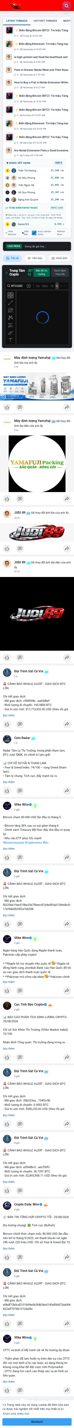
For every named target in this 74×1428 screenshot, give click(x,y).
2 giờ (17, 809)
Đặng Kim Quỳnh (28, 199)
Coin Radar (22, 738)
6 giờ (17, 1343)
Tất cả (14, 258)
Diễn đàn (26, 233)
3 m (16, 430)
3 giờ (17, 1076)
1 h (16, 676)
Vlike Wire (21, 804)
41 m (17, 571)
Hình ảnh (61, 258)
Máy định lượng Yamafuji (32, 358)
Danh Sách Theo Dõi (60, 272)
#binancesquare (13, 842)
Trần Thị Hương (27, 170)
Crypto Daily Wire (26, 1204)
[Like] (37, 408)
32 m (17, 518)
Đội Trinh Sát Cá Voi (28, 671)
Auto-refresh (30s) (44, 233)
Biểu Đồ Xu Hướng (41, 272)
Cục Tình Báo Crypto (29, 1004)
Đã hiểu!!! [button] (37, 1421)
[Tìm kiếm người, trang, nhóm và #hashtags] (66, 6)
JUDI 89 (19, 512)
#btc (46, 842)
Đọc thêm (9, 715)
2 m (16, 366)
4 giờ (17, 1143)
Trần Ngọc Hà (26, 185)
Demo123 (23, 224)
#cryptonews (33, 842)
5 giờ (17, 1276)
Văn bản (37, 258)
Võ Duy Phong (26, 192)
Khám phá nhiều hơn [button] (16, 1413)
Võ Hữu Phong (26, 177)
